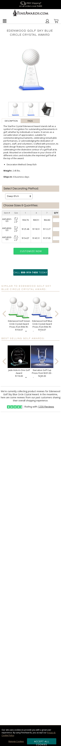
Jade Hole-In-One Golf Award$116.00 (19, 373)
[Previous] (4, 313)
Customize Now (31, 251)
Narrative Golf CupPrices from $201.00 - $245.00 (42, 373)
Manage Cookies (16, 741)
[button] (4, 21)
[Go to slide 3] (40, 331)
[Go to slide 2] (33, 331)
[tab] (11, 121)
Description (11, 120)
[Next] (56, 313)
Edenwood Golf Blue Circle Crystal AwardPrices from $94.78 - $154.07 (42, 325)
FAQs (30, 120)
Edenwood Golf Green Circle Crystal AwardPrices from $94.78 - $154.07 (19, 325)
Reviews (46, 406)
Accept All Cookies (41, 742)
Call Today (30, 272)
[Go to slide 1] (26, 331)
